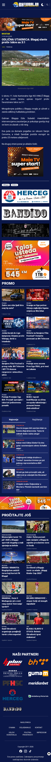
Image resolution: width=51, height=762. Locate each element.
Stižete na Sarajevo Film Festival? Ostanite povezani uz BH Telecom (37, 336)
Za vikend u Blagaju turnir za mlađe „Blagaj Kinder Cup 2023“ (36, 570)
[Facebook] (20, 751)
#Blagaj (5, 185)
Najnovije (13, 419)
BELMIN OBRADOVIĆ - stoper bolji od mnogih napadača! (36, 601)
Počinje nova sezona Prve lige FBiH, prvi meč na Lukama (37, 366)
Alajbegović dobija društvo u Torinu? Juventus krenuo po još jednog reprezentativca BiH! (30, 460)
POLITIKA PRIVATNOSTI (28, 734)
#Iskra (14, 185)
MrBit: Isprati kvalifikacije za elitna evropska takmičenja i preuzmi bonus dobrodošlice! (36, 402)
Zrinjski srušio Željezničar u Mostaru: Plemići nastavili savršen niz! (31, 487)
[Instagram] (25, 751)
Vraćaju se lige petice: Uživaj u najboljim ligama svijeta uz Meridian (37, 308)
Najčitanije (37, 419)
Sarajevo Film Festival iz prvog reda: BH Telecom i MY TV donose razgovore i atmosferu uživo (13, 369)
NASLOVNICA (25, 722)
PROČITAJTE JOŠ (16, 515)
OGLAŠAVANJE (25, 728)
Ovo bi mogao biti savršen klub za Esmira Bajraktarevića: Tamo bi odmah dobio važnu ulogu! (31, 431)
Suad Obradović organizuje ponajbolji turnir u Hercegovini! (11, 632)
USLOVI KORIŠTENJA (12, 734)
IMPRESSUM (41, 732)
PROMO (8, 283)
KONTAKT (38, 728)
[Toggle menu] (3, 4)
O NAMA (12, 728)
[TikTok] (30, 751)
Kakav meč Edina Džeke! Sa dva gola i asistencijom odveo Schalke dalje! (31, 446)
